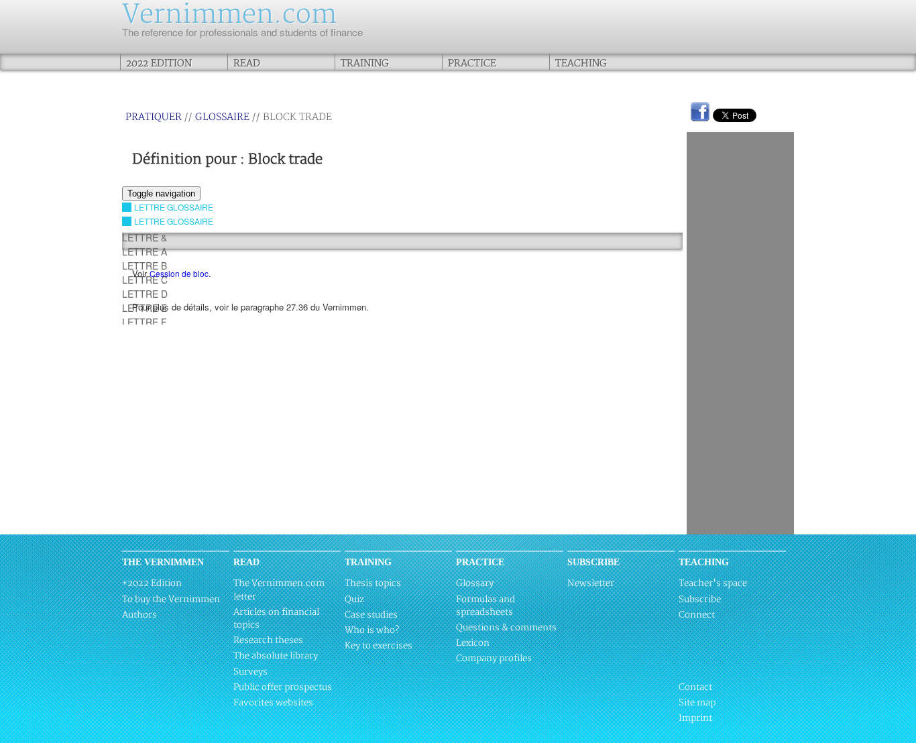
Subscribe (700, 599)
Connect (697, 615)
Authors (139, 615)
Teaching (581, 63)
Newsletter (590, 583)
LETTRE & (144, 237)
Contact (695, 687)
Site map (697, 702)
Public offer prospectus (282, 687)
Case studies (371, 615)
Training (365, 63)
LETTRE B (144, 265)
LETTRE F (144, 322)
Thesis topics (373, 583)
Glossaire (222, 117)
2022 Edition (159, 63)
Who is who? (372, 630)
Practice (472, 63)
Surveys (250, 672)
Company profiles (494, 658)
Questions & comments (506, 627)
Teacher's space (713, 583)
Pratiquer (153, 117)
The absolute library (275, 655)
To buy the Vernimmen (171, 599)
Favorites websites (273, 702)
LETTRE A (144, 251)
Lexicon (473, 643)
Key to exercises (378, 645)
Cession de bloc (179, 273)
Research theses (268, 640)
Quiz (354, 599)
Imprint (695, 718)
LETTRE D (145, 293)
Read (246, 63)
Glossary (475, 583)
